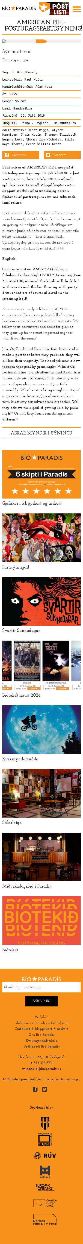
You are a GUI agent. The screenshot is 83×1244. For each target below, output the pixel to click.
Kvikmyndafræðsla (42, 1041)
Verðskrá (41, 1017)
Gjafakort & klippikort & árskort (41, 1029)
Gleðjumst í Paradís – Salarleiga (42, 1023)
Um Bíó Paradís (42, 1035)
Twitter (59, 155)
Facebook (19, 155)
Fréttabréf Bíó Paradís (42, 1046)
